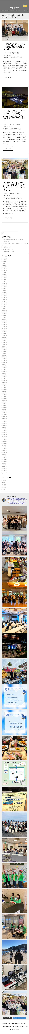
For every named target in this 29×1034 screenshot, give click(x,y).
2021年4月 (4, 333)
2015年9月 (4, 421)
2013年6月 (4, 457)
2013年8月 (4, 455)
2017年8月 (4, 389)
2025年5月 (4, 277)
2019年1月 (4, 358)
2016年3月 (4, 414)
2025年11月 (4, 268)
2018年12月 (4, 360)
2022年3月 (4, 319)
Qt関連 (3, 482)
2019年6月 (4, 351)
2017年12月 (4, 380)
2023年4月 (4, 304)
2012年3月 (4, 466)
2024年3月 (4, 292)
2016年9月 (4, 405)
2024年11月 (4, 283)
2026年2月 (4, 265)
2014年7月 (4, 443)
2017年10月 (4, 385)
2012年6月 (4, 464)
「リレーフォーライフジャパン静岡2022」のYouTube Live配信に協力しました (15, 115)
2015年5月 (4, 428)
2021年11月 (4, 326)
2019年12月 (4, 340)
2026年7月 (4, 259)
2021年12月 (4, 324)
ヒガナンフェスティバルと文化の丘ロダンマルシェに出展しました (14, 186)
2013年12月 (4, 452)
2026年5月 (4, 261)
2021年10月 (4, 328)
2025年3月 (4, 279)
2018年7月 (4, 369)
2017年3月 (4, 396)
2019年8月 (4, 349)
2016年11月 (4, 401)
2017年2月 (4, 398)
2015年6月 (4, 425)
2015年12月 (4, 416)
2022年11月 (4, 310)
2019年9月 (4, 346)
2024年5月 (4, 290)
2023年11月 (4, 297)
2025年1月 (4, 281)
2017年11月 (4, 383)
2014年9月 (4, 439)
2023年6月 (4, 301)
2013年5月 (4, 459)
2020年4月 (4, 337)
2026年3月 (4, 263)
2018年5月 (4, 371)
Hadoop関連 (5, 480)
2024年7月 (4, 288)
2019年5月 (4, 353)
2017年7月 (4, 392)
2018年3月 (4, 374)
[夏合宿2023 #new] (14, 850)
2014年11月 (4, 437)
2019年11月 (4, 342)
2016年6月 (4, 412)
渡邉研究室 (14, 8)
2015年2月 (4, 432)
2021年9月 (4, 331)
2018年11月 (4, 362)
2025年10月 (4, 270)
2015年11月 (4, 419)
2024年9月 (4, 286)
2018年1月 (4, 378)
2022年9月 (4, 313)
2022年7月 (4, 317)
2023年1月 (4, 308)
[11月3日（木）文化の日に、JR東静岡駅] (14, 1003)
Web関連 (4, 484)
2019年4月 (4, 355)
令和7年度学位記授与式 (7, 249)
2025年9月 (4, 272)
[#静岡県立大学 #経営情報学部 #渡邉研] (14, 748)
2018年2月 (4, 376)
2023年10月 (4, 299)
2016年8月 (4, 407)
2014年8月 (4, 441)
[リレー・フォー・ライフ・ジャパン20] (14, 977)
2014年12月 (4, 434)
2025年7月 (4, 274)
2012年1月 (4, 470)
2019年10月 (4, 344)
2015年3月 (4, 430)
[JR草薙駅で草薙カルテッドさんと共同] (14, 926)
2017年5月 (4, 394)
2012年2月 (4, 468)
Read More (8, 77)
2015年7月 (4, 423)
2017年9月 (4, 387)
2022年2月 (4, 322)
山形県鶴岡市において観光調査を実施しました (14, 46)
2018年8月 (4, 367)
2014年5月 (4, 446)
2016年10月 (4, 403)
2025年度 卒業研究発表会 (8, 251)
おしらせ (4, 487)
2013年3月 (4, 461)
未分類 (20, 57)
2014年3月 (4, 448)
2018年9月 (4, 365)
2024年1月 (4, 295)
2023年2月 (4, 306)
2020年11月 (4, 335)
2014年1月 (4, 450)
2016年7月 (4, 410)
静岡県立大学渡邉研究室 (10, 57)
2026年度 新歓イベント (7, 247)
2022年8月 (4, 315)
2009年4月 (4, 473)
